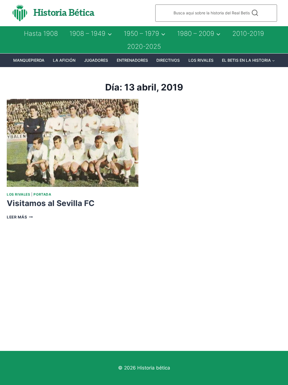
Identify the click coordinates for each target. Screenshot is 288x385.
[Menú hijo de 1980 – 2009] (198, 33)
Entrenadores (132, 60)
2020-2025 (144, 46)
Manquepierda (28, 60)
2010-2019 (248, 33)
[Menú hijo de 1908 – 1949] (91, 33)
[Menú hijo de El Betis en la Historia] (248, 60)
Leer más (20, 217)
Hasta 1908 (41, 33)
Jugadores (96, 60)
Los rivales (200, 60)
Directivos (168, 60)
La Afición (64, 60)
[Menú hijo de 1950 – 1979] (144, 33)
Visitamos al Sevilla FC (50, 203)
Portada (42, 194)
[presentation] (72, 143)
